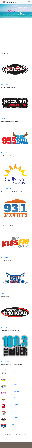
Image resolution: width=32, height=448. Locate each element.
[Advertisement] (16, 35)
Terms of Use (24, 434)
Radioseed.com (12, 2)
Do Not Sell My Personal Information (18, 433)
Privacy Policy (21, 433)
